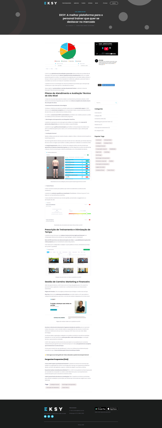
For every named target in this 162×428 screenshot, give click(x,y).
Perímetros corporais (101, 161)
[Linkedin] (52, 416)
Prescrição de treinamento (53, 387)
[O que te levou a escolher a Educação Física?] (109, 71)
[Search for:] (106, 103)
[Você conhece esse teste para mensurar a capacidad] (109, 74)
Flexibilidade (112, 149)
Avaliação (98, 115)
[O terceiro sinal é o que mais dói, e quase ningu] (109, 67)
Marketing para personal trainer (103, 121)
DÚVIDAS (90, 3)
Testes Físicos (65, 387)
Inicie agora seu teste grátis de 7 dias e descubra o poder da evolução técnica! (67, 355)
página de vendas (100, 167)
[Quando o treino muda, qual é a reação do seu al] (103, 78)
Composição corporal (101, 149)
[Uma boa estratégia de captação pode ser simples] (114, 71)
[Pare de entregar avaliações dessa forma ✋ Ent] (114, 74)
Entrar (105, 3)
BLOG (96, 3)
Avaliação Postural (54, 384)
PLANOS (83, 3)
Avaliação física (108, 143)
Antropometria (107, 140)
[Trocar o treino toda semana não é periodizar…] (114, 67)
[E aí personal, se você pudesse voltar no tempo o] (114, 78)
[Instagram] (49, 416)
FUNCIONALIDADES (66, 3)
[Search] (116, 102)
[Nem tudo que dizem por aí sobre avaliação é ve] (109, 78)
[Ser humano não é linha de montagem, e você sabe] (97, 71)
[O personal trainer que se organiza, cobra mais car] (114, 81)
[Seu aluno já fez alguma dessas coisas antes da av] (97, 81)
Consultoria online (81, 25)
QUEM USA (76, 3)
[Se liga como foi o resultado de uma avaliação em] (109, 81)
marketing (106, 152)
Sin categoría (99, 130)
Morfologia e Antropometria (68, 384)
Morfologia (98, 155)
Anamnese (98, 113)
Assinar (114, 3)
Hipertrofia (98, 152)
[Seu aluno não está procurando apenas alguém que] (97, 78)
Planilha (111, 161)
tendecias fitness (100, 170)
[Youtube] (45, 416)
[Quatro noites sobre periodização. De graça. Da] (103, 67)
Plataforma (91, 25)
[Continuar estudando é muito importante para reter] (103, 74)
